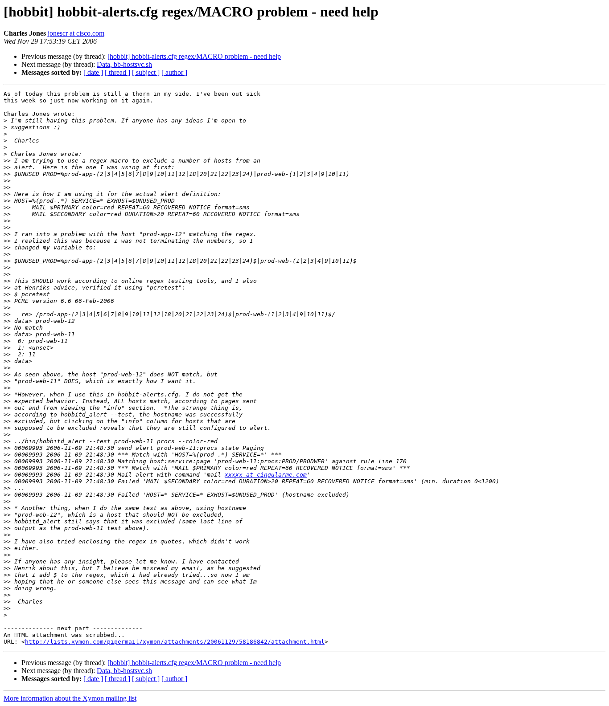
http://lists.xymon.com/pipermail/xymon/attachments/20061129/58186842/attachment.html (175, 641)
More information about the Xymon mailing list (70, 698)
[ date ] (93, 72)
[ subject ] (146, 72)
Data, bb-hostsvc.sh (124, 64)
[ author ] (174, 72)
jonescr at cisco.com (76, 33)
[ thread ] (117, 72)
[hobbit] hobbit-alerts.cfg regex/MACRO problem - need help (194, 56)
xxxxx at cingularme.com (266, 474)
